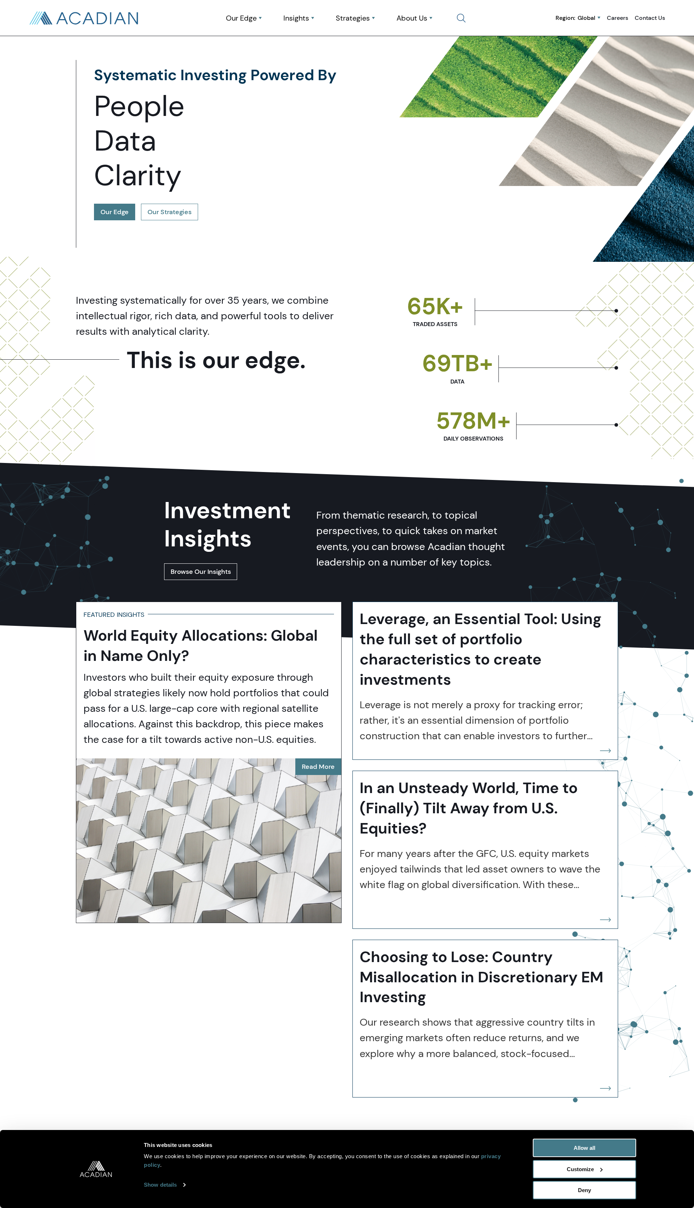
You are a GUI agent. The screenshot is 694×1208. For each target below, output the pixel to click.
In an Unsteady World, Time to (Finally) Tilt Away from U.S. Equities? (469, 808)
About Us (412, 18)
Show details (160, 1185)
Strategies (353, 18)
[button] (461, 18)
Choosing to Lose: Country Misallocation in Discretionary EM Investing (481, 977)
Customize (580, 1169)
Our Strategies (169, 212)
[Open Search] (461, 18)
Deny (584, 1190)
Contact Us (650, 17)
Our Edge (241, 18)
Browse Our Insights (201, 571)
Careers (617, 17)
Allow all (584, 1148)
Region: (575, 17)
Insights (296, 18)
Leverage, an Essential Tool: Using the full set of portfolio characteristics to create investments (480, 649)
